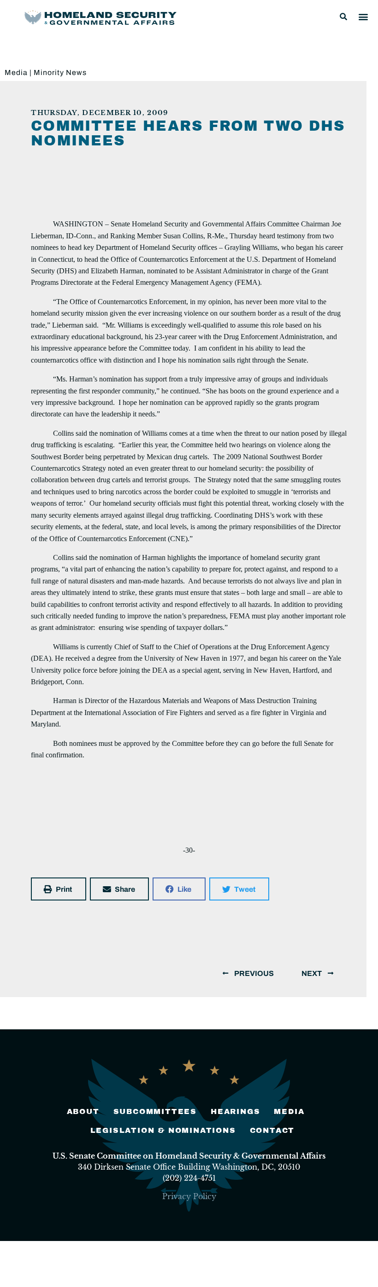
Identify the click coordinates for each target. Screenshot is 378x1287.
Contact (272, 1130)
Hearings (235, 1111)
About (83, 1111)
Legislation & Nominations (163, 1130)
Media (16, 72)
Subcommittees (155, 1111)
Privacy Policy (189, 1196)
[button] (343, 16)
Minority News (60, 72)
